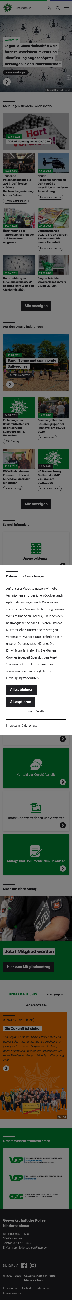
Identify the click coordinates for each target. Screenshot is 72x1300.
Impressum (13, 725)
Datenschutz (29, 725)
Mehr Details (36, 711)
